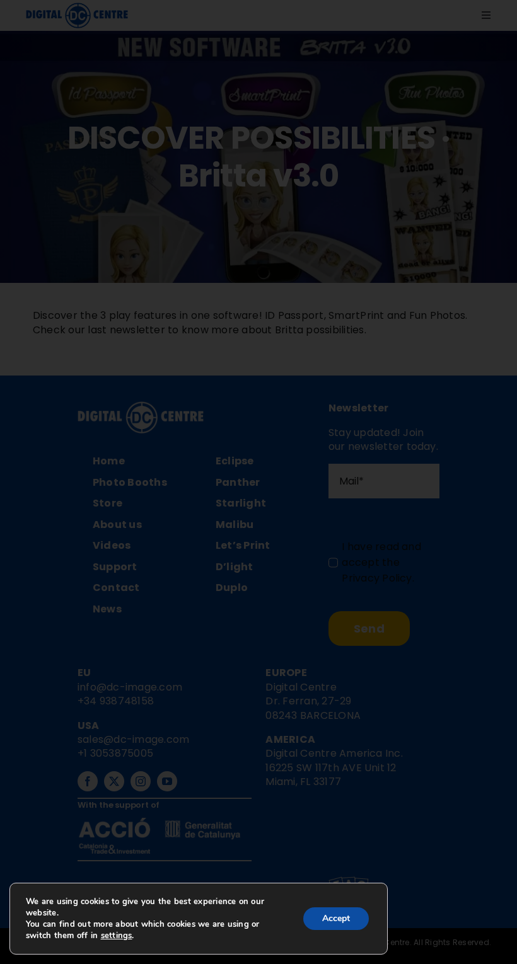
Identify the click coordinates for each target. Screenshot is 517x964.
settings (116, 935)
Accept (336, 918)
